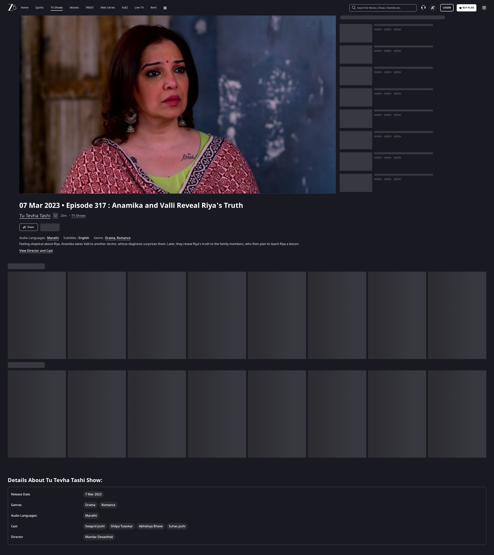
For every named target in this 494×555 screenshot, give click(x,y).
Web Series (108, 7)
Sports (39, 7)
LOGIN (447, 7)
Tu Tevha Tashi (34, 215)
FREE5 (90, 7)
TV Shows (57, 7)
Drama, (110, 238)
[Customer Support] (423, 7)
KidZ (125, 7)
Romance (124, 238)
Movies (74, 7)
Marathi (53, 238)
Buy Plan (468, 7)
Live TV (139, 7)
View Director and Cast (36, 250)
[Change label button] (432, 8)
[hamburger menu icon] (484, 8)
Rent (154, 7)
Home (24, 7)
